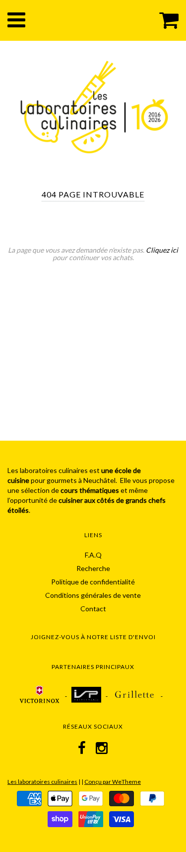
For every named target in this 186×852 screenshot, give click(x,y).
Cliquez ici (162, 250)
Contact (93, 608)
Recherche (93, 568)
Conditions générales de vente (93, 595)
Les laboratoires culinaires (42, 781)
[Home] (94, 105)
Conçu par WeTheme (112, 781)
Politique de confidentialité (93, 581)
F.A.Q (93, 555)
